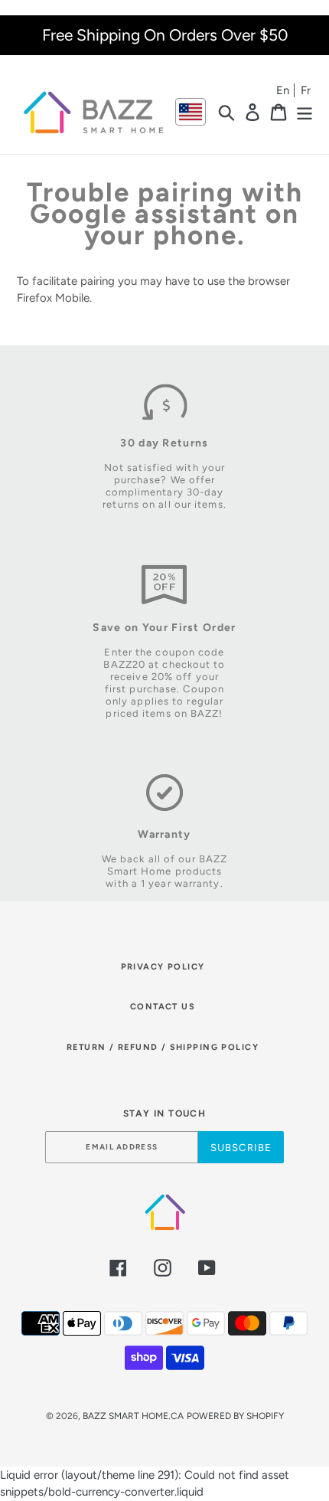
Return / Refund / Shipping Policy (163, 1047)
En (282, 90)
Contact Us (162, 1007)
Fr (306, 90)
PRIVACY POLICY (163, 967)
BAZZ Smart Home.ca (133, 1416)
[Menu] (305, 112)
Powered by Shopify (235, 1416)
